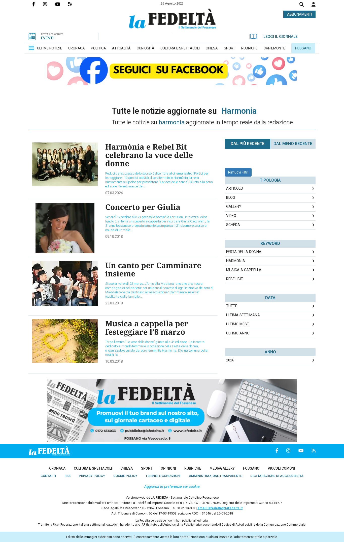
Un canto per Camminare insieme (153, 269)
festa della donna (243, 252)
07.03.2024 (114, 193)
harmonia (235, 261)
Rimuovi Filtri (238, 172)
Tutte (231, 306)
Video (231, 216)
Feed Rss (74, 4)
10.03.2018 (114, 361)
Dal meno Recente (292, 143)
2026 (230, 360)
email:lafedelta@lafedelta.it (220, 508)
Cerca (301, 5)
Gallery (233, 207)
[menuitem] (50, 48)
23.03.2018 (114, 303)
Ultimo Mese (237, 324)
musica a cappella (243, 270)
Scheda (233, 225)
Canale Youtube (61, 4)
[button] (314, 4)
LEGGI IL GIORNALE (280, 36)
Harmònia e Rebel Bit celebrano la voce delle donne (149, 154)
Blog (230, 197)
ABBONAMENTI (299, 14)
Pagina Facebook (37, 4)
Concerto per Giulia (142, 207)
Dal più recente (247, 143)
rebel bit (234, 279)
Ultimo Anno (238, 333)
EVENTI (47, 38)
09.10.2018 (114, 237)
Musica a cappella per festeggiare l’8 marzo (146, 327)
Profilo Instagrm (49, 4)
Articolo (234, 188)
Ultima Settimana (243, 315)
